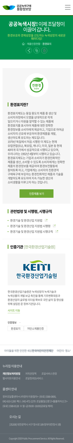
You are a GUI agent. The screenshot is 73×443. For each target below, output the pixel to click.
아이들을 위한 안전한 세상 (28, 351)
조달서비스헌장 (49, 373)
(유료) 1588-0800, (47, 396)
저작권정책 (30, 373)
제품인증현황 (33, 44)
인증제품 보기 (36, 193)
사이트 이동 (14, 310)
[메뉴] (67, 7)
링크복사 (37, 50)
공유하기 (29, 50)
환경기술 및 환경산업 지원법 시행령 (30, 226)
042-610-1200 (9, 401)
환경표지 (46, 44)
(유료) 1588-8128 (11, 406)
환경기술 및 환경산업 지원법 (26, 220)
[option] (29, 350)
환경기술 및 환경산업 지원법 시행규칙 (31, 231)
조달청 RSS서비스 (34, 378)
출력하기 (44, 50)
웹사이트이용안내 (11, 378)
